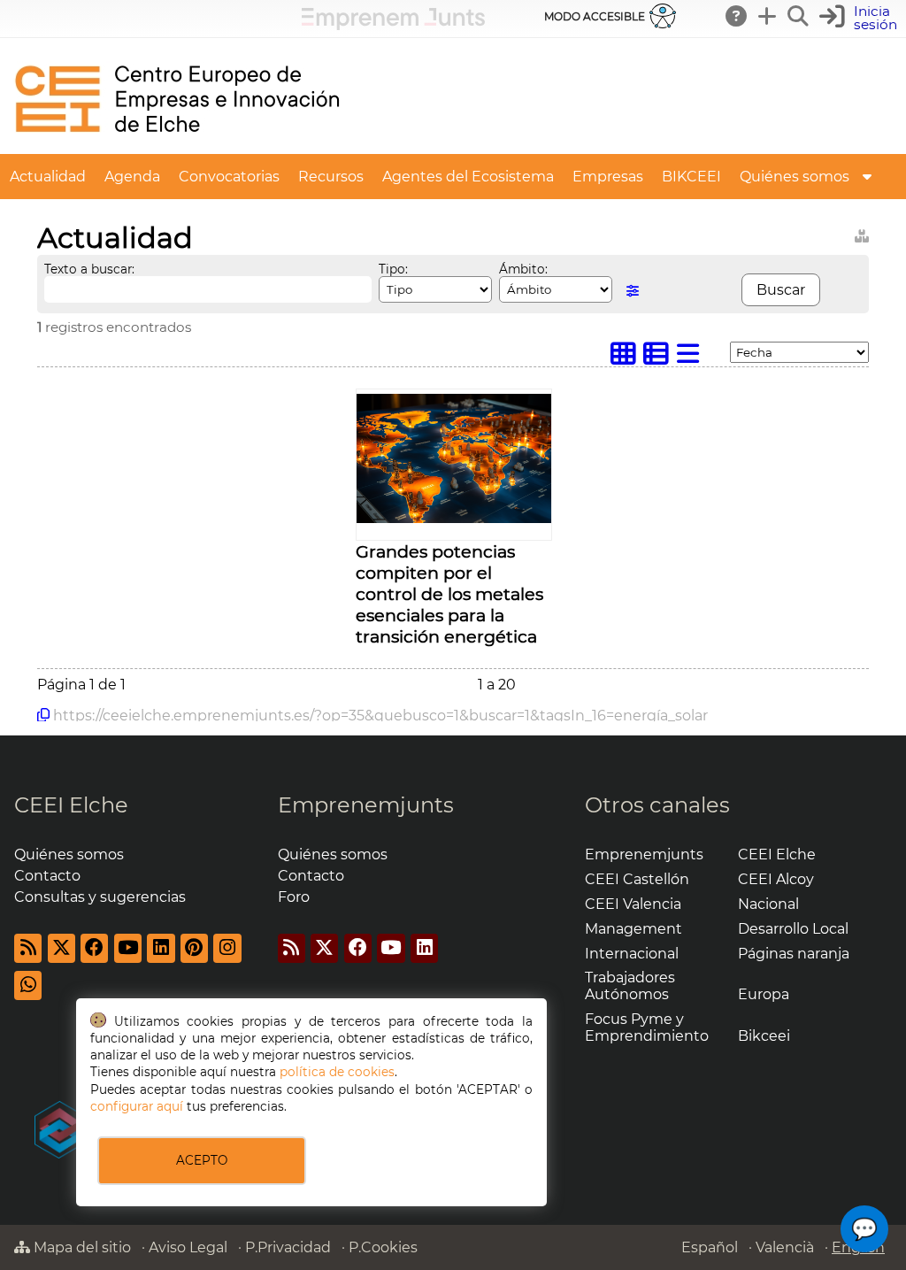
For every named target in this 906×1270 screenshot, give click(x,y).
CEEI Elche (71, 805)
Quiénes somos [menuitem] (794, 176)
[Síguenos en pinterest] (194, 948)
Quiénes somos (69, 854)
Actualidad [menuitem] (48, 176)
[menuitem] (867, 176)
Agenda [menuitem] (132, 176)
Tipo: (393, 269)
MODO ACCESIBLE (594, 16)
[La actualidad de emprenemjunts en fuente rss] (291, 948)
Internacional (632, 953)
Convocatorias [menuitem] (229, 176)
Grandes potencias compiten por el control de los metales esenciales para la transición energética (449, 594)
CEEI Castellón (637, 879)
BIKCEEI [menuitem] (691, 176)
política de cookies (337, 1072)
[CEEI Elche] (177, 145)
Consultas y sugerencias (100, 897)
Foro (294, 897)
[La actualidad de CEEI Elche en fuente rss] (28, 948)
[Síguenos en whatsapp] (28, 985)
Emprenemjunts (366, 805)
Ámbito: (523, 269)
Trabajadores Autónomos (630, 986)
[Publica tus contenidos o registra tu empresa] (768, 16)
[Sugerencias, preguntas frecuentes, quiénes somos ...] (737, 16)
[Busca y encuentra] (799, 16)
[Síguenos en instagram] (227, 948)
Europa (763, 994)
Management (633, 928)
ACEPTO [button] (201, 1160)
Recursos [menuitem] (331, 176)
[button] (860, 18)
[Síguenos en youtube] (128, 948)
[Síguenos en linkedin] (160, 948)
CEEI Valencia (633, 904)
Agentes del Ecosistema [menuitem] (468, 176)
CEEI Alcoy (776, 879)
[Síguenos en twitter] (61, 948)
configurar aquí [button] (136, 1106)
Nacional (768, 904)
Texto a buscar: (89, 269)
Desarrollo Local (793, 928)
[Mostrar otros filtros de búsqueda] (632, 290)
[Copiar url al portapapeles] (43, 715)
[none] (453, 518)
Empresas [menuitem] (607, 176)
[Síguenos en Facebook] (94, 948)
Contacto (47, 875)
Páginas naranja (793, 953)
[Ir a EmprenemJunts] (393, 25)
